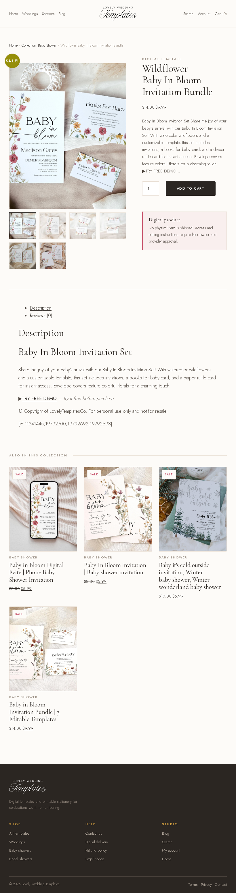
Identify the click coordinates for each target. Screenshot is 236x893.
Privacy (206, 884)
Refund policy (96, 850)
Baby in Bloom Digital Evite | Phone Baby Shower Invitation (36, 572)
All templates (19, 833)
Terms (193, 884)
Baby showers (20, 850)
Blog (62, 13)
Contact (221, 884)
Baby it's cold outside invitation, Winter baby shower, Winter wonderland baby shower (190, 576)
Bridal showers (20, 859)
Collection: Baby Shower (39, 45)
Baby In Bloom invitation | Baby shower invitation (115, 568)
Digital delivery (96, 842)
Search (188, 13)
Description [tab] (41, 308)
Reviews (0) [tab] (41, 315)
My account (171, 850)
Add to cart (190, 188)
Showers (48, 13)
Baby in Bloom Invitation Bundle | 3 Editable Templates (34, 712)
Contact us (93, 833)
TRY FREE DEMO (39, 398)
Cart (221, 13)
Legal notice (94, 859)
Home (13, 13)
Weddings (30, 13)
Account (204, 13)
